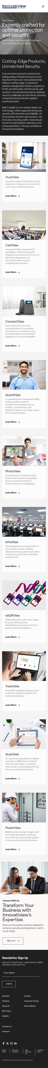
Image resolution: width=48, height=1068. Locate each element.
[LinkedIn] (15, 1043)
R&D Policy (6, 1011)
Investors (6, 1032)
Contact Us (6, 1027)
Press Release (30, 1006)
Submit (9, 984)
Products (5, 1001)
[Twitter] (7, 1043)
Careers (27, 996)
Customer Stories (31, 1001)
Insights (5, 1016)
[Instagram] (11, 1043)
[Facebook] (3, 1043)
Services (5, 996)
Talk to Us (11, 941)
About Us (6, 1006)
